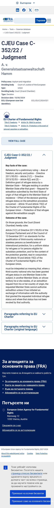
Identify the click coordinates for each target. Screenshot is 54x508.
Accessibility (6, 456)
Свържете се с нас (11, 425)
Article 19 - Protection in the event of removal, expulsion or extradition (26, 127)
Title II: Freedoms (10, 122)
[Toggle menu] (49, 20)
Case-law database (23, 29)
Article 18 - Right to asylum (31, 122)
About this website (8, 453)
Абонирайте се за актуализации (22, 392)
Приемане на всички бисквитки (28, 493)
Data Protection (41, 453)
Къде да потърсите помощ (19, 389)
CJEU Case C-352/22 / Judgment (17, 33)
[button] (17, 10)
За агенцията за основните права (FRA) (26, 381)
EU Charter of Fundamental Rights (23, 119)
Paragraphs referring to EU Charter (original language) (20, 328)
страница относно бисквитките (27, 473)
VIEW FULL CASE (16, 141)
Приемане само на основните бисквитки (31, 501)
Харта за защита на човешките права (25, 385)
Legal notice (19, 453)
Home (4, 29)
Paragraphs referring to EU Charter (20, 315)
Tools (12, 29)
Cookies (30, 453)
